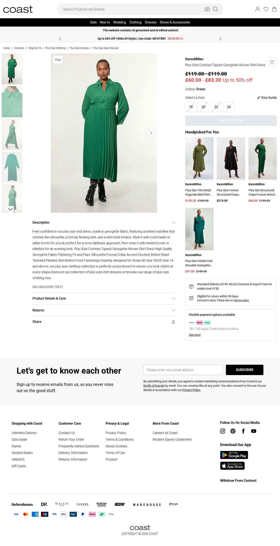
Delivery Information (73, 453)
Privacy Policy (116, 433)
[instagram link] (222, 431)
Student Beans (22, 453)
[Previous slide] (59, 38)
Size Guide (19, 439)
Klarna (16, 446)
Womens (19, 48)
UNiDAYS (18, 459)
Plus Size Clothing (55, 48)
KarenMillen (194, 59)
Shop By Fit (34, 48)
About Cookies (116, 446)
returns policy (241, 300)
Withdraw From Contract (238, 481)
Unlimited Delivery (24, 433)
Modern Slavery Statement (172, 439)
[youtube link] (253, 431)
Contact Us (67, 433)
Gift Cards (19, 466)
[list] (104, 133)
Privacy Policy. (191, 390)
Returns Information (73, 459)
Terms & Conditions (120, 439)
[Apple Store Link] (234, 466)
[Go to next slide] (151, 133)
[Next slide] (220, 38)
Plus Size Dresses (79, 48)
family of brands (153, 385)
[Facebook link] (243, 431)
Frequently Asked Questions (79, 446)
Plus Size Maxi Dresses (106, 48)
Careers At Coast (165, 433)
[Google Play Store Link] (234, 455)
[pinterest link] (232, 431)
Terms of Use (115, 453)
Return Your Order (71, 439)
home (6, 48)
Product (111, 459)
